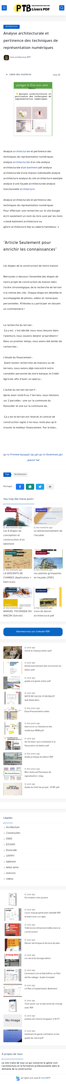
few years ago (33, 708)
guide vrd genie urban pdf (38, 681)
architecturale (21, 151)
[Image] (12, 652)
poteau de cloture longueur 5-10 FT (42, 1019)
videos (9, 878)
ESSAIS (10, 844)
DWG (9, 838)
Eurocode (11, 850)
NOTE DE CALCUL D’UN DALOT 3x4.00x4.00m (40, 698)
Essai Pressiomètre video (37, 712)
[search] (61, 7)
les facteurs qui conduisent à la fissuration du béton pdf (40, 744)
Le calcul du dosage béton (38, 958)
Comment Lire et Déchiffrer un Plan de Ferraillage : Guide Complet (43, 976)
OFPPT (10, 855)
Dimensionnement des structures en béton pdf (43, 668)
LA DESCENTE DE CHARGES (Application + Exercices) (17, 578)
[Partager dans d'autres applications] (50, 487)
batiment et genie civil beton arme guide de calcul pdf (42, 1036)
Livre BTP (45, 1078)
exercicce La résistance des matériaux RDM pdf (38, 729)
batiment (32, 168)
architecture (27, 189)
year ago (31, 647)
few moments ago (14, 527)
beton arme (12, 867)
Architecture (11, 27)
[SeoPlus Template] (18, 1078)
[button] (20, 487)
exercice (11, 873)
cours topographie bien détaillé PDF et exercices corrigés (43, 915)
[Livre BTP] (33, 7)
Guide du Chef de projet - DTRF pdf (42, 787)
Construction (13, 832)
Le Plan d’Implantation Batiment (41, 989)
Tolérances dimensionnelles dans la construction (42, 930)
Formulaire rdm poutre (36, 898)
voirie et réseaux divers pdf (38, 651)
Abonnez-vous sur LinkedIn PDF (33, 632)
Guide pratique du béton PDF (39, 757)
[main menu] (4, 7)
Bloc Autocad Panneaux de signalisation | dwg (38, 774)
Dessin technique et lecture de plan (42, 943)
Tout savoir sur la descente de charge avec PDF (43, 1006)
